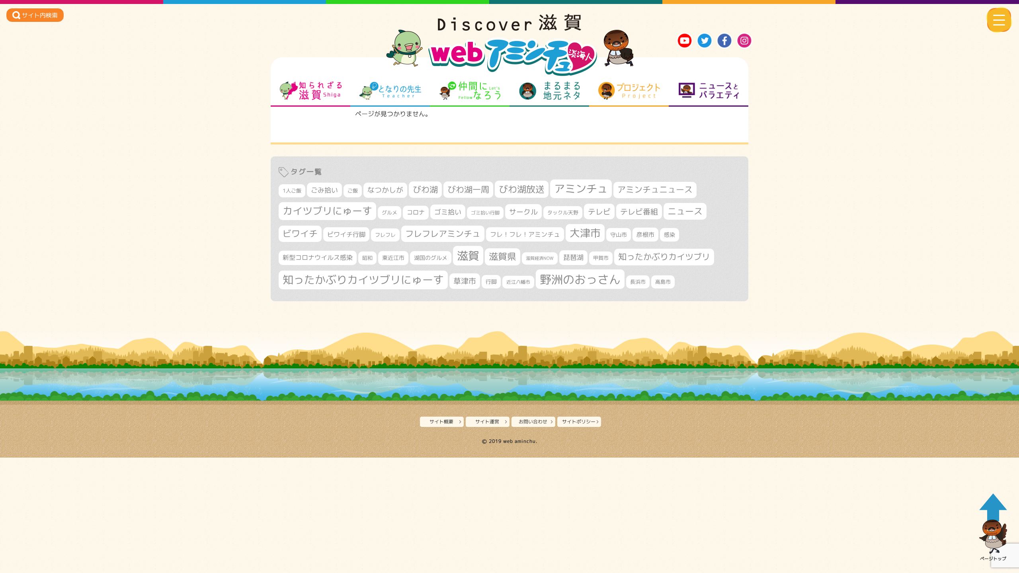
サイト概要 (441, 421)
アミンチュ (581, 188)
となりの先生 (390, 91)
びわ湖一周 (468, 189)
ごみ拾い (324, 190)
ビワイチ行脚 (346, 234)
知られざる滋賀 (311, 91)
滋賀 (468, 255)
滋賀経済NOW (540, 258)
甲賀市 (601, 257)
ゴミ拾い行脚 (485, 212)
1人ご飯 (292, 190)
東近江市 (393, 257)
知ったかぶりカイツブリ (664, 257)
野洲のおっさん (580, 279)
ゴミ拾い (447, 212)
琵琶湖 (573, 257)
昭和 (367, 257)
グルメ (389, 212)
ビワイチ (300, 234)
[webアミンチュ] (509, 28)
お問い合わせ (533, 421)
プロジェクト (629, 91)
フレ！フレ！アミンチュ (525, 234)
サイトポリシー (578, 421)
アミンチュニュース (655, 189)
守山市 (618, 234)
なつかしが (385, 190)
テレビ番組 (639, 211)
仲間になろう (470, 91)
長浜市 (638, 281)
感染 (669, 234)
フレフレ (385, 234)
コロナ (416, 212)
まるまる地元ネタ (549, 91)
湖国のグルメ (430, 257)
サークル (523, 212)
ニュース (685, 211)
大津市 (585, 233)
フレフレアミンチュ (442, 234)
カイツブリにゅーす (327, 211)
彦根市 (645, 234)
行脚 (491, 281)
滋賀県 (502, 256)
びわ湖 (425, 189)
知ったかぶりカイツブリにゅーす (363, 279)
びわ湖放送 (522, 189)
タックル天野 (562, 212)
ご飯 (352, 190)
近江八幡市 (518, 282)
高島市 (663, 281)
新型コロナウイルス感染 (318, 257)
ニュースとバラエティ (709, 91)
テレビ (599, 211)
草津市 (464, 281)
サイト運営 (487, 421)
